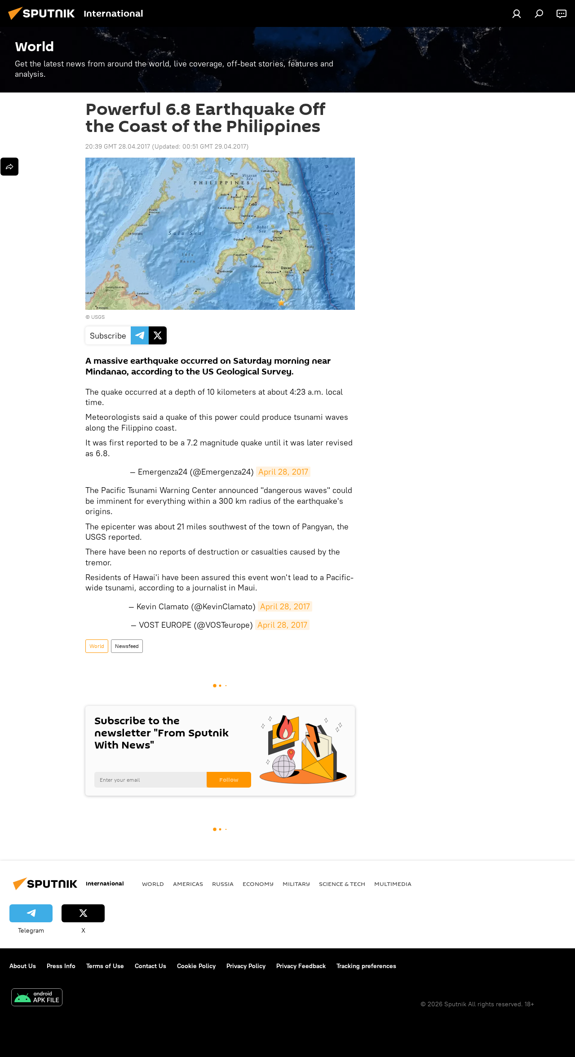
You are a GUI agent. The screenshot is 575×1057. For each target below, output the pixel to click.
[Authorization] (517, 13)
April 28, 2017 (283, 472)
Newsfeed (127, 646)
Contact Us (150, 966)
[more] (9, 167)
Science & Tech (342, 884)
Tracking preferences (366, 966)
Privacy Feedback (301, 966)
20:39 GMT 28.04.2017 (117, 146)
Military (296, 884)
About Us (22, 966)
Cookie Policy (196, 966)
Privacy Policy (245, 966)
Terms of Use (105, 966)
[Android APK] (36, 998)
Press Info (61, 966)
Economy (258, 884)
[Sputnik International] (44, 21)
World (96, 646)
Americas (188, 884)
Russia (223, 884)
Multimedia (392, 884)
